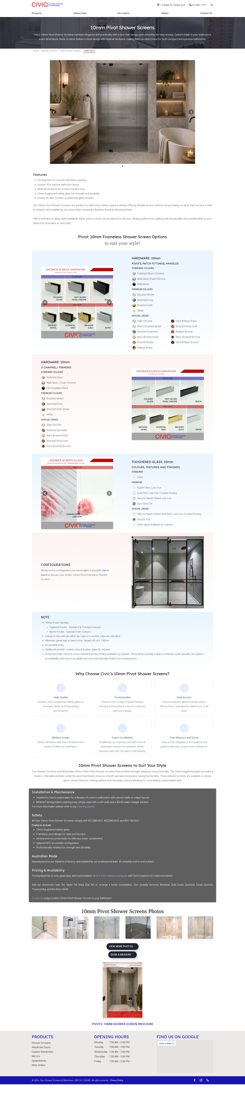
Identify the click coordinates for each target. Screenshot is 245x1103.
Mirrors (36, 1056)
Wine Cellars (39, 1065)
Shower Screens (49, 50)
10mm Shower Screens (70, 50)
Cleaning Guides (86, 807)
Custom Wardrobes (42, 1052)
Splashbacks (39, 1061)
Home (36, 50)
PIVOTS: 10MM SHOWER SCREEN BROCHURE (122, 1024)
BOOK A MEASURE (121, 955)
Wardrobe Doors (41, 1047)
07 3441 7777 (199, 5)
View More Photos (121, 946)
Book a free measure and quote (110, 876)
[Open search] (210, 5)
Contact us (38, 898)
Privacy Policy (116, 1080)
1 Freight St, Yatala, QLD (173, 5)
